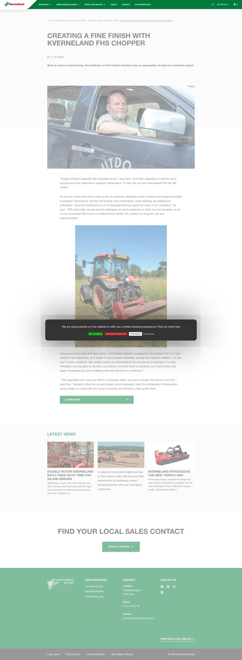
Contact (126, 4)
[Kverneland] (14, 4)
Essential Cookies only (116, 334)
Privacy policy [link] (148, 334)
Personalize (135, 334)
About (114, 4)
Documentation (143, 4)
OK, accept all (95, 334)
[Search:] (211, 15)
